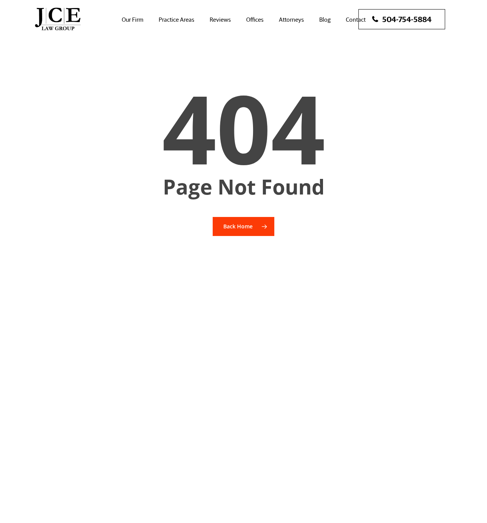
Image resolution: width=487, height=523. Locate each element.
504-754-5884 (406, 19)
